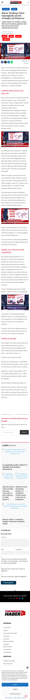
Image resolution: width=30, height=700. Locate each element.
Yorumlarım (7, 649)
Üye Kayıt (6, 636)
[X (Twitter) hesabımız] (11, 598)
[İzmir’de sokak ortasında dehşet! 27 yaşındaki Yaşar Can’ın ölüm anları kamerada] (21, 479)
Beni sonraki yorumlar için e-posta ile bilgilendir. (13, 570)
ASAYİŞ (4, 36)
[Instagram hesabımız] (14, 598)
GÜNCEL (18, 36)
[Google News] (25, 63)
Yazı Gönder (7, 652)
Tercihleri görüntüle (15, 694)
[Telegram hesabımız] (22, 598)
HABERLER (6, 39)
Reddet (15, 689)
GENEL (11, 36)
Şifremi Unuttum (8, 641)
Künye (23, 697)
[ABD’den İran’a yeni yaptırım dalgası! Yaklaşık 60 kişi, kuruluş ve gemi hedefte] (8, 479)
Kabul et (15, 684)
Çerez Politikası (9, 697)
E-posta (19, 549)
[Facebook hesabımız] (8, 598)
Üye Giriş (6, 639)
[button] (27, 667)
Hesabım (6, 644)
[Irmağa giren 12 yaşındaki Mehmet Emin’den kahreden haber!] (15, 510)
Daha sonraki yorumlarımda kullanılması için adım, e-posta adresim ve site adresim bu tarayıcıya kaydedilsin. (14, 561)
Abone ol (24, 432)
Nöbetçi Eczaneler (9, 661)
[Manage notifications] (26, 696)
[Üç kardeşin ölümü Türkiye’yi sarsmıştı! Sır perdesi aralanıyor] (15, 456)
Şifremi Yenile (7, 646)
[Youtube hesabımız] (17, 598)
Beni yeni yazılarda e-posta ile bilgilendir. (14, 576)
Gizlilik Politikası (17, 697)
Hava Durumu (7, 663)
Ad (2, 549)
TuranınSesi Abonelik (10, 633)
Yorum (4, 537)
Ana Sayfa (6, 627)
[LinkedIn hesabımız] (19, 598)
